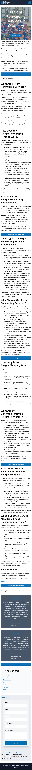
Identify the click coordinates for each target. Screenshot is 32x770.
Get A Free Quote (16, 664)
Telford (4, 682)
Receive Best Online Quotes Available (16, 358)
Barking (3, 581)
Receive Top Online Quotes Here (16, 464)
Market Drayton (7, 679)
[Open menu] (29, 2)
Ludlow (5, 689)
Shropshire (5, 677)
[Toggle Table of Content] (15, 79)
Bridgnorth (5, 687)
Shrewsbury (6, 675)
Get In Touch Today (16, 74)
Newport (5, 684)
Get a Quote (15, 35)
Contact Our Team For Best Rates (16, 234)
